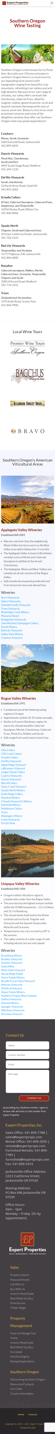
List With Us (17, 1284)
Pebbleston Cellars (11, 808)
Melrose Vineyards (11, 984)
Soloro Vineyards (10, 601)
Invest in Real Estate (21, 1342)
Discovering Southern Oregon (27, 1379)
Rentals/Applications (22, 1361)
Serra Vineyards (10, 597)
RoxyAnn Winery (10, 797)
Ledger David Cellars (13, 772)
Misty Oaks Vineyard (13, 970)
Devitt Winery (9, 626)
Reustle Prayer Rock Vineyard (18, 981)
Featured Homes (20, 1279)
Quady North (9, 225)
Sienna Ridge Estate (12, 973)
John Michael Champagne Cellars (19, 623)
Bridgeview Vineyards (13, 619)
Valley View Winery (12, 634)
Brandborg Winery (11, 955)
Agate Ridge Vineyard (13, 764)
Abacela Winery (10, 1003)
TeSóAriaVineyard (11, 988)
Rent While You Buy (21, 1347)
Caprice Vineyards (11, 775)
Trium (4, 812)
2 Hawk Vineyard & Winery (16, 801)
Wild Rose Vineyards (12, 1010)
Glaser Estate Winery (13, 992)
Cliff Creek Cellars (11, 753)
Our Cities (16, 1388)
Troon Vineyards (10, 608)
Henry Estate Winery (13, 977)
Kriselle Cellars (10, 197)
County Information (21, 1393)
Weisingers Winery (11, 815)
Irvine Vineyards (10, 819)
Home (21, 1414)
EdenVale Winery (11, 804)
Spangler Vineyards (12, 1006)
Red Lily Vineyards (13, 245)
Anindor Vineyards (11, 962)
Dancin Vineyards (12, 153)
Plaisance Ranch (10, 615)
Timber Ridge (18, 1307)
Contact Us (34, 1098)
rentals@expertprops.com (25, 1146)
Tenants (32, 1414)
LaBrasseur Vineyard (13, 768)
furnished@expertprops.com (27, 1159)
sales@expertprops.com (24, 1137)
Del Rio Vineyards (12, 177)
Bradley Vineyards (11, 959)
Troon (5, 293)
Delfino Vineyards (11, 999)
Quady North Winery (13, 790)
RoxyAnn (7, 265)
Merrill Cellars (9, 783)
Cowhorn (7, 133)
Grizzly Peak (8, 823)
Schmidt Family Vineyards (15, 605)
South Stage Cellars (12, 794)
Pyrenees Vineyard (12, 1014)
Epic (34, 1427)
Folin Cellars (8, 750)
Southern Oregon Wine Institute (19, 995)
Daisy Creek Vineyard (13, 786)
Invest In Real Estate (22, 1293)
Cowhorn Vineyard (11, 637)
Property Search (19, 1275)
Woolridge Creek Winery (15, 612)
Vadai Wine (7, 966)
